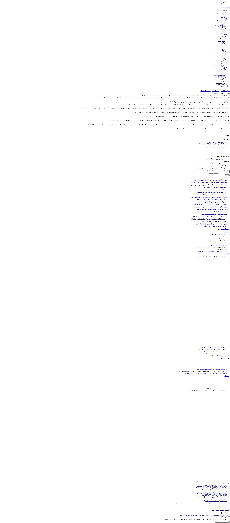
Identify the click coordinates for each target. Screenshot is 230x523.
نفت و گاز (223, 21)
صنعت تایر (223, 33)
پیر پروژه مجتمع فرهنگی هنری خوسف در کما (218, 142)
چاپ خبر (228, 87)
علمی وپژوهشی (221, 71)
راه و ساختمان (222, 27)
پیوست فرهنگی (214, 158)
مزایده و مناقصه (225, 358)
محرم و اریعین (222, 44)
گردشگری (223, 37)
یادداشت (217, 83)
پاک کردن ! (211, 172)
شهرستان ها (224, 46)
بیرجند (223, 47)
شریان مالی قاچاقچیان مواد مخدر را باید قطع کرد (215, 226)
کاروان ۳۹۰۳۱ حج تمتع (220, 66)
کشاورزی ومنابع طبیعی (220, 25)
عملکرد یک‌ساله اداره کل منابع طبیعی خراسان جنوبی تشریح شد (212, 211)
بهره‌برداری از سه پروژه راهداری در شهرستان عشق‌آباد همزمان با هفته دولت (209, 182)
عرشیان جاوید (222, 38)
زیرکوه (223, 52)
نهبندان (223, 59)
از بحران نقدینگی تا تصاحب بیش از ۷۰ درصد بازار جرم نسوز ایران (214, 347)
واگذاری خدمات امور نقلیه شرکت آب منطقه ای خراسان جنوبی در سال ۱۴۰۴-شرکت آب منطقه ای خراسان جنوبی (204, 456)
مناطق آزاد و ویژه (221, 26)
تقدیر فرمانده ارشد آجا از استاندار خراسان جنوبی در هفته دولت (212, 202)
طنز (224, 70)
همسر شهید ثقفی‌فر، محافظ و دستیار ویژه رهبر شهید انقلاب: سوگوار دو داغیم (212, 351)
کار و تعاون (222, 22)
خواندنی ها (223, 68)
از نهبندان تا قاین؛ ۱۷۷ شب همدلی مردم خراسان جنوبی (214, 221)
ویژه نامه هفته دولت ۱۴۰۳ (219, 80)
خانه (226, 11)
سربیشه (223, 54)
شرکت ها (225, 74)
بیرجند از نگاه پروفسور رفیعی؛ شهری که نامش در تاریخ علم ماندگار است (210, 180)
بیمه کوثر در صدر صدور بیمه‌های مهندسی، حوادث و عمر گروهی (212, 209)
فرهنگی (225, 16)
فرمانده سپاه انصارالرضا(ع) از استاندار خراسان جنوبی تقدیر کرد (212, 199)
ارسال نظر (216, 172)
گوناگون (225, 67)
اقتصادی (225, 19)
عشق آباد (223, 60)
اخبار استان (225, 14)
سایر (226, 62)
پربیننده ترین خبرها (221, 13)
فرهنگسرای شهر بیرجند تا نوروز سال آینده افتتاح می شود (216, 145)
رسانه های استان (221, 63)
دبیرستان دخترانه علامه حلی (219, 65)
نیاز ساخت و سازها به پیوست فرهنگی (215, 90)
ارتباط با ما (225, 1)
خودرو (223, 30)
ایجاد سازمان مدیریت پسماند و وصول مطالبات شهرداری (216, 146)
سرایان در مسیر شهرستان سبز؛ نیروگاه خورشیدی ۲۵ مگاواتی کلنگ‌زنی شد (209, 204)
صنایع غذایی (222, 31)
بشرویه (223, 49)
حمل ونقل (223, 29)
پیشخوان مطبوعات (224, 229)
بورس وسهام (222, 28)
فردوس (223, 57)
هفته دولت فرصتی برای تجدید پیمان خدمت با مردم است (214, 214)
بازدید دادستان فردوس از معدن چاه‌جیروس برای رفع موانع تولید (212, 192)
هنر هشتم (223, 17)
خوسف (223, 50)
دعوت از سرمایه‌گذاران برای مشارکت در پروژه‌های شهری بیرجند (214, 144)
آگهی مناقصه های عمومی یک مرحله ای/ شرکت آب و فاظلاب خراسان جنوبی (212, 451)
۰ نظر (224, 87)
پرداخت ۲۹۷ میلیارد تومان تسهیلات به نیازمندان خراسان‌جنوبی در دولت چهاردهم (208, 184)
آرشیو (223, 12)
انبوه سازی (221, 158)
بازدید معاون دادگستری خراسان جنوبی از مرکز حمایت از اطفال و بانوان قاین (209, 219)
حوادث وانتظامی (221, 41)
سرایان (223, 53)
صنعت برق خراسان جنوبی (219, 75)
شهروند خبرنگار (224, 3)
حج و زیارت (222, 43)
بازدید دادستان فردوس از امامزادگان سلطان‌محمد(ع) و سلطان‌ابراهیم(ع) (210, 216)
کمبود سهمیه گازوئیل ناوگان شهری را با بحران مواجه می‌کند (215, 355)
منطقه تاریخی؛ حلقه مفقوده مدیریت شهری (218, 245)
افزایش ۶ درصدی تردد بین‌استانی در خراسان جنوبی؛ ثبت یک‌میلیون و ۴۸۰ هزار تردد (208, 197)
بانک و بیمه (223, 24)
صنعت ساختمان (221, 76)
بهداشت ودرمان (221, 39)
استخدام (227, 458)
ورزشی (225, 45)
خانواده (223, 42)
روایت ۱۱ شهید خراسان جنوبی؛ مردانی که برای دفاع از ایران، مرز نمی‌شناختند (209, 194)
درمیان (223, 51)
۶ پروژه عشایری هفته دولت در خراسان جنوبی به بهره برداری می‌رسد (211, 206)
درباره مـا (225, 2)
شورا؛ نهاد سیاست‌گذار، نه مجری (220, 238)
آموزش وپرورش (221, 36)
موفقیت (223, 72)
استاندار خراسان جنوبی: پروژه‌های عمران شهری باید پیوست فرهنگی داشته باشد (211, 143)
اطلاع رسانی (222, 78)
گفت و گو (227, 254)
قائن (224, 58)
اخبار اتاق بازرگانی (221, 79)
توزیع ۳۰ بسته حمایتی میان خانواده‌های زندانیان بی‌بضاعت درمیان (212, 189)
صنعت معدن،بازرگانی (220, 20)
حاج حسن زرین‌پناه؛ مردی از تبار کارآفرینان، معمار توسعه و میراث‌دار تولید (212, 251)
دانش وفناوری (222, 69)
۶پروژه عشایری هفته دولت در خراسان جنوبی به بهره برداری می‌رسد (211, 224)
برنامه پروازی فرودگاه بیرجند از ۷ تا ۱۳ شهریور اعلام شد (214, 187)
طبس (223, 55)
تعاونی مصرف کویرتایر (220, 77)
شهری (223, 35)
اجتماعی (225, 34)
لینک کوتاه (228, 156)
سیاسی (225, 18)
